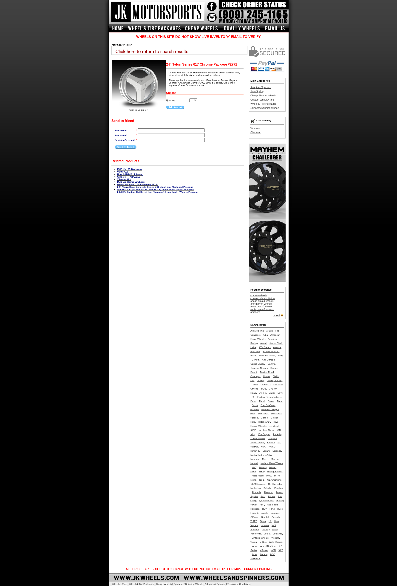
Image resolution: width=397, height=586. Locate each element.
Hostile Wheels (258, 426)
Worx (254, 546)
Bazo (253, 355)
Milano (272, 467)
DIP (252, 380)
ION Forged (264, 434)
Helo (252, 422)
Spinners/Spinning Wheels (264, 108)
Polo (263, 496)
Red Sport (272, 504)
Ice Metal (273, 426)
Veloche (254, 529)
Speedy (276, 517)
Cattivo (271, 364)
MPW (276, 475)
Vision (253, 542)
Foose (271, 401)
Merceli (254, 463)
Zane (254, 554)
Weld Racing (275, 542)
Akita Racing (257, 330)
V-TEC (263, 542)
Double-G (266, 384)
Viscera (275, 538)
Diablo (276, 376)
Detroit (253, 372)
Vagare (254, 525)
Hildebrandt (264, 422)
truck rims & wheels (261, 306)
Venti (275, 529)
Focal (262, 401)
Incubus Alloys (266, 430)
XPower (264, 550)
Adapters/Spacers (260, 87)
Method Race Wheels (272, 463)
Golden (274, 417)
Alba (265, 335)
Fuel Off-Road (268, 405)
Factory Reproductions (269, 397)
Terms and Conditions (238, 584)
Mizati (253, 471)
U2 (270, 521)
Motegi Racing (274, 471)
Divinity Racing (274, 380)
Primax (271, 496)
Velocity (265, 529)
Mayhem (254, 459)
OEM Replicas (257, 484)
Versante (277, 533)
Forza (255, 405)
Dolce (255, 384)
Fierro (253, 401)
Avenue (277, 347)
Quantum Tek (266, 500)
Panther (278, 488)
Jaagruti (272, 438)
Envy (280, 393)
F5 (253, 397)
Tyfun (263, 521)
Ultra (276, 521)
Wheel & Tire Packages (263, 103)
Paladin (268, 488)
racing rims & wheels (262, 309)
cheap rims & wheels (262, 301)
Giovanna (263, 413)
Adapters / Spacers (215, 584)
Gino (252, 413)
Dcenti (273, 368)
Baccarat (255, 351)
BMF (280, 355)
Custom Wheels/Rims (262, 99)
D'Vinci (262, 393)
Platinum (268, 492)
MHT (254, 467)
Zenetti (263, 554)
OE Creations (274, 480)
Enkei (272, 393)
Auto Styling (257, 91)
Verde (267, 533)
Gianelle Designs (270, 409)
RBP (262, 504)
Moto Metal (258, 475)
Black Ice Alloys (267, 355)
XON (273, 550)
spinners (255, 312)
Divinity (260, 380)
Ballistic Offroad (271, 351)
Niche (253, 480)
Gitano (264, 417)
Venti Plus (255, 533)
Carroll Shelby (257, 364)
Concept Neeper (259, 368)
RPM (272, 509)
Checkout (255, 132)
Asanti (263, 343)
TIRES (253, 521)
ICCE (253, 430)
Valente (265, 525)
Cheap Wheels (164, 584)
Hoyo (275, 422)
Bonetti (255, 359)
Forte (280, 401)
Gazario (254, 409)
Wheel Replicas (268, 546)
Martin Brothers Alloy (261, 455)
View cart (255, 128)
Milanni (263, 467)
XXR (280, 550)
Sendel (265, 517)
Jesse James (257, 442)
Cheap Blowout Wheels (263, 95)
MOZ (268, 475)
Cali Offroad (268, 359)
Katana (271, 442)
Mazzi (265, 459)
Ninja (261, 480)
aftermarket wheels (261, 303)
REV (264, 509)
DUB (263, 388)
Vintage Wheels (260, 538)
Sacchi (264, 513)
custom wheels (258, 295)
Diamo (266, 376)
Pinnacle (256, 492)
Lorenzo (276, 451)
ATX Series (265, 347)
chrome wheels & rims (262, 298)
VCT (274, 525)
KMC (263, 446)
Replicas (254, 509)
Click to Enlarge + (138, 110)
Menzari (275, 459)
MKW (261, 471)
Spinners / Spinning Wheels (188, 584)
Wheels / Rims (119, 584)
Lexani (266, 451)
